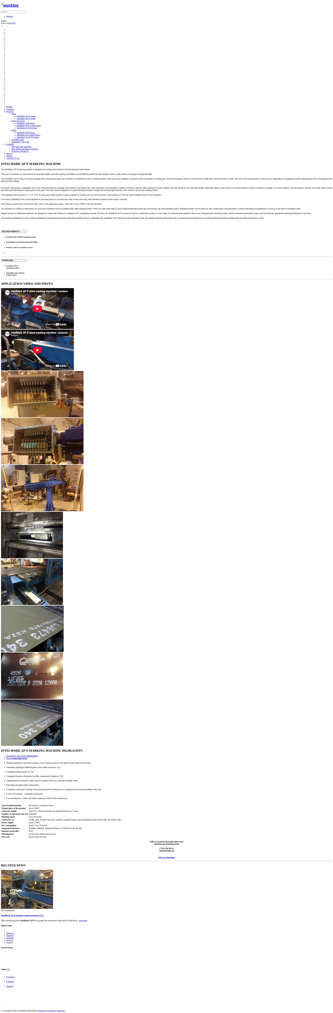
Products (9, 111)
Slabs (13, 114)
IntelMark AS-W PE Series (28, 137)
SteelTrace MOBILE (20, 151)
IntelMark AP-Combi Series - (29, 135)
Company (10, 109)
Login (3, 21)
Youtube (9, 986)
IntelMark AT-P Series (26, 123)
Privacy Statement (57, 1011)
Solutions (10, 144)
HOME (9, 107)
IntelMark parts (17, 140)
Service (9, 154)
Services (9, 940)
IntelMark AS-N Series (26, 118)
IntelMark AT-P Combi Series (29, 125)
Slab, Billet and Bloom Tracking (24, 149)
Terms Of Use (43, 1011)
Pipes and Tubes (18, 121)
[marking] (9, 5)
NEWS (9, 156)
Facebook (10, 977)
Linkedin (10, 982)
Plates (13, 130)
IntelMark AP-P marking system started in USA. (22, 915)
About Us (10, 933)
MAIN (16, 758)
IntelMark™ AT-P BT (20, 142)
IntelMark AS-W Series (26, 116)
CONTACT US (13, 158)
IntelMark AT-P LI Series (27, 128)
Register (9, 16)
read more (83, 920)
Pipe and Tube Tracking (21, 147)
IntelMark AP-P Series (26, 133)
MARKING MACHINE (22, 756)
